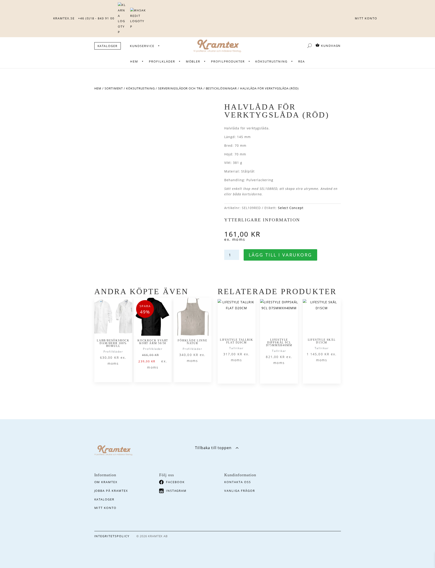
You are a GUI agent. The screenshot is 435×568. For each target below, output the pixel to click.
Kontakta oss (237, 482)
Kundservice (142, 46)
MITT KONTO (366, 18)
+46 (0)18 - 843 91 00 (96, 18)
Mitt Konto (105, 508)
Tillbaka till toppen (213, 447)
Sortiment (114, 88)
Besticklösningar (221, 88)
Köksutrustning (271, 61)
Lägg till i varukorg (280, 255)
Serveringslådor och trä (180, 88)
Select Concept (291, 208)
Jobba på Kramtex (111, 491)
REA (301, 61)
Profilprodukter (228, 61)
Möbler (193, 61)
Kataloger (104, 499)
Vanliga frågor (239, 491)
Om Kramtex (106, 482)
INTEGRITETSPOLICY (111, 536)
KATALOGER (108, 46)
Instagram (176, 491)
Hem (134, 61)
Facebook (175, 482)
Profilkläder (162, 61)
